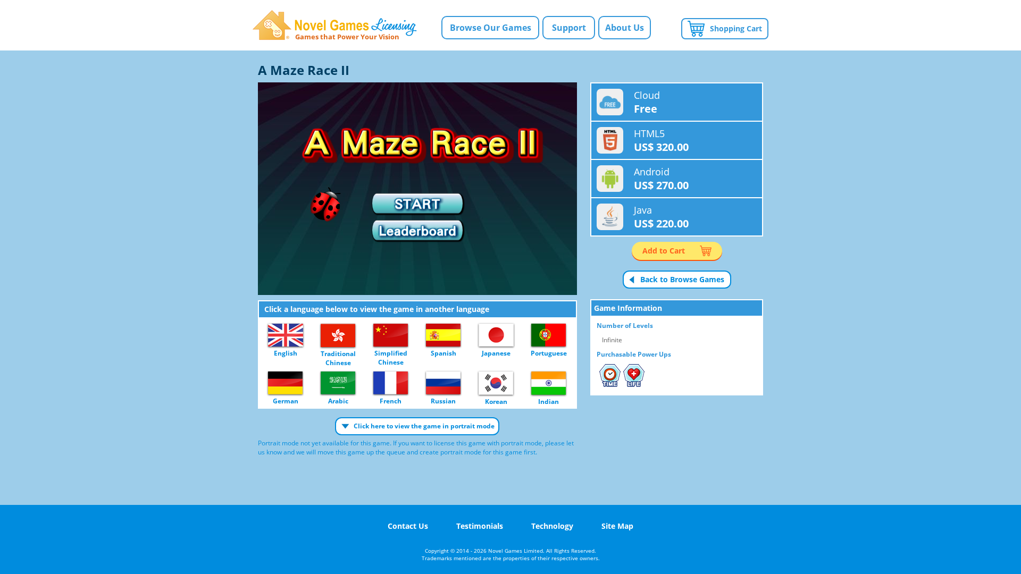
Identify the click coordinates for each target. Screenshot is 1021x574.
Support (569, 27)
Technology (552, 526)
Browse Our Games (490, 27)
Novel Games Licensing (335, 25)
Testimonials (479, 526)
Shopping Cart (736, 28)
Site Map (617, 526)
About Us (624, 27)
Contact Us (408, 526)
